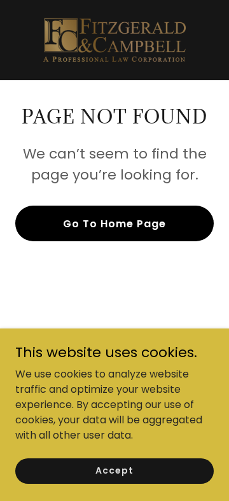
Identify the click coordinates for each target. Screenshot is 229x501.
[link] (114, 40)
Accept (114, 470)
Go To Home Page (114, 223)
